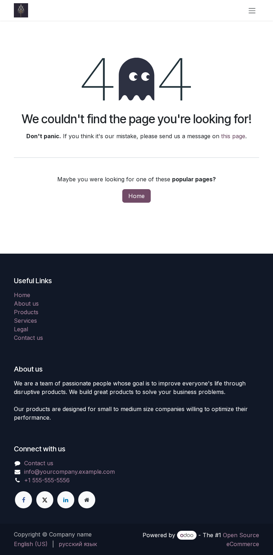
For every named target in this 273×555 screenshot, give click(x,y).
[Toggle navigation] (252, 10)
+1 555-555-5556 (47, 480)
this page (233, 136)
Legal (21, 329)
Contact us (28, 337)
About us (26, 303)
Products (26, 312)
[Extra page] (86, 499)
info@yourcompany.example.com (69, 471)
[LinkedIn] (65, 499)
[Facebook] (23, 499)
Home (136, 195)
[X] (44, 499)
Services (25, 320)
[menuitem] (31, 544)
